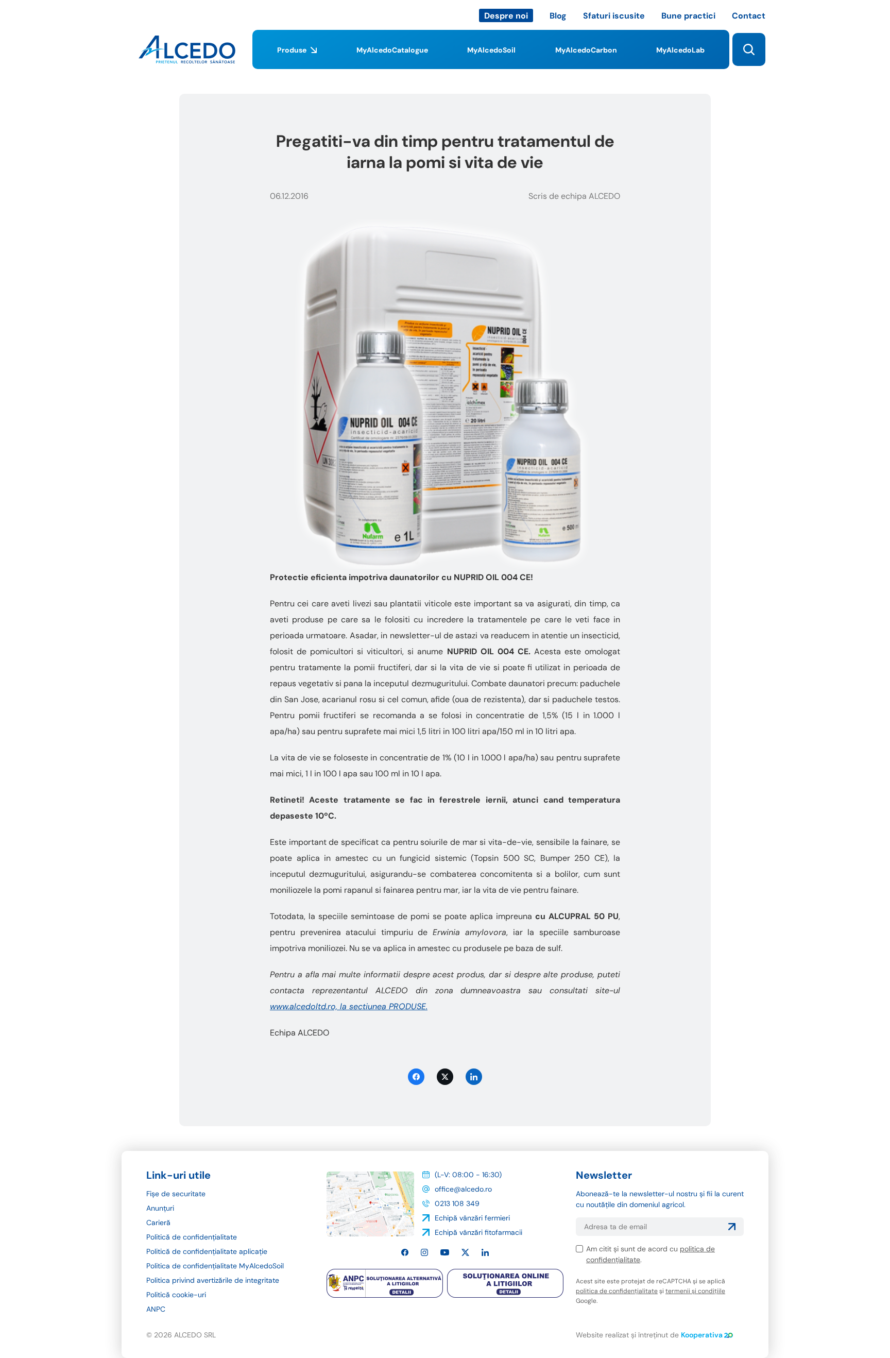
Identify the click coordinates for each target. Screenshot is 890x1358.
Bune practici (688, 15)
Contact (748, 15)
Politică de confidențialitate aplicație (206, 1251)
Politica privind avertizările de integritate (212, 1280)
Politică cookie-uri (176, 1294)
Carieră (158, 1222)
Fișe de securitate (176, 1193)
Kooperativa (702, 1334)
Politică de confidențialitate (191, 1237)
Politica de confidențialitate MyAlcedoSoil (215, 1265)
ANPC (155, 1309)
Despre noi (506, 15)
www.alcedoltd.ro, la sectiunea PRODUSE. (348, 1006)
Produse (291, 50)
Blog (558, 15)
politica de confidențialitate (617, 1291)
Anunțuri (160, 1208)
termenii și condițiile (695, 1291)
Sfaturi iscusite (614, 15)
